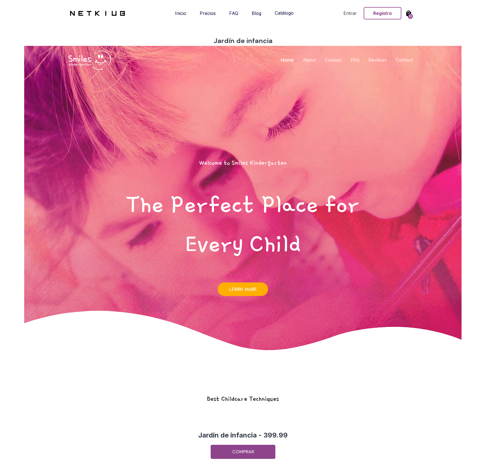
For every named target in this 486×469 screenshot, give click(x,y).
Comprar (243, 452)
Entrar (350, 13)
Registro (382, 13)
